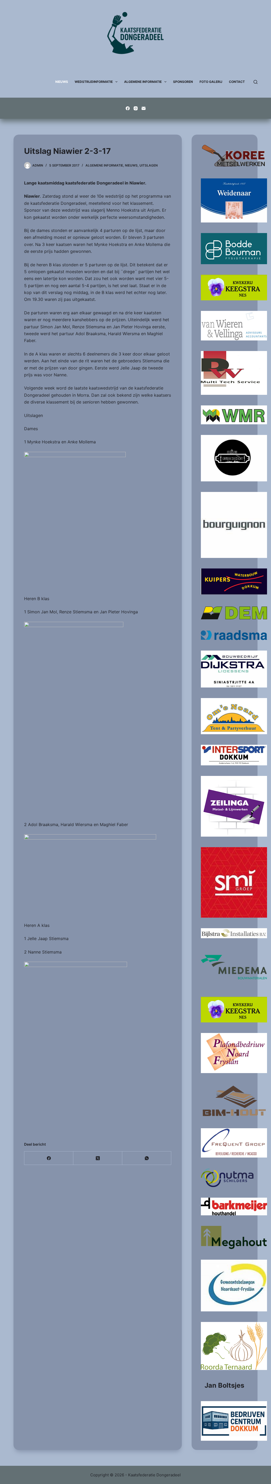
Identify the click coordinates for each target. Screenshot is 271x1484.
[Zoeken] (256, 82)
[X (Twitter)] (97, 1158)
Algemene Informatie (143, 82)
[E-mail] (144, 108)
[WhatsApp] (146, 1158)
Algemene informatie (104, 165)
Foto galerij (211, 82)
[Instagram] (136, 108)
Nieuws (61, 82)
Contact (237, 82)
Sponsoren (183, 82)
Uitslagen (148, 165)
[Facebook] (128, 108)
